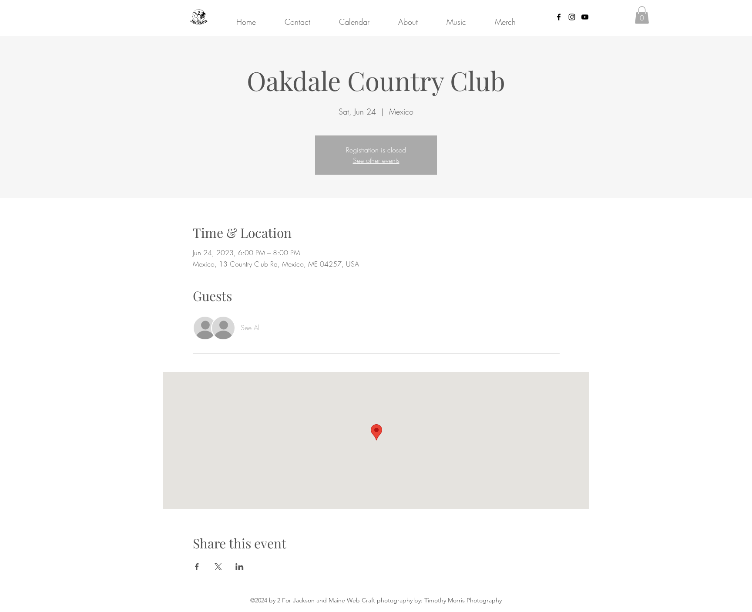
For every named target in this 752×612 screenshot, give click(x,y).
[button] (641, 15)
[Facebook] (558, 17)
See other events (376, 160)
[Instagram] (571, 17)
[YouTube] (585, 17)
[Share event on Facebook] (197, 566)
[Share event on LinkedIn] (239, 566)
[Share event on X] (218, 566)
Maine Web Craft (352, 600)
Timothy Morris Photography (463, 600)
